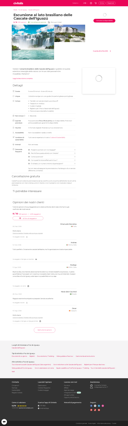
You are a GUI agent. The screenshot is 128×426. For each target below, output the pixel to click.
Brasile (15, 10)
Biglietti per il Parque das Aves (94, 364)
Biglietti (32, 356)
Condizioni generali (81, 423)
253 (19, 22)
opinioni (23, 22)
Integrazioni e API (70, 392)
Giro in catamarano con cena (44, 368)
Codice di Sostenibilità (57, 137)
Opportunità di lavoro (71, 397)
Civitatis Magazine (44, 388)
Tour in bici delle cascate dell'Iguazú (103, 368)
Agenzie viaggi (69, 390)
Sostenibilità (16, 390)
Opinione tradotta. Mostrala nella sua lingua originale (28, 233)
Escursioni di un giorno (19, 356)
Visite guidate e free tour (65, 356)
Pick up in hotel (56, 22)
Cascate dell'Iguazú (33, 10)
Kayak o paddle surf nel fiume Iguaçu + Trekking (72, 368)
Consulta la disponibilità (104, 20)
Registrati (110, 3)
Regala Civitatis (17, 392)
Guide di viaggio (43, 390)
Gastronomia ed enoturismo (85, 356)
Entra (102, 3)
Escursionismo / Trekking (45, 356)
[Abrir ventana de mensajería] (4, 422)
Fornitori (67, 385)
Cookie (114, 423)
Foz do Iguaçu (22, 10)
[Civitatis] (18, 3)
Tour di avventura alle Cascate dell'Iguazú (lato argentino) (31, 364)
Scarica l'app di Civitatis (47, 403)
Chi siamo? (15, 385)
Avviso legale (92, 423)
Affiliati (66, 388)
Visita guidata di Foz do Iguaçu (22, 368)
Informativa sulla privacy (104, 423)
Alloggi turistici (69, 395)
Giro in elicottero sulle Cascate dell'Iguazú (67, 364)
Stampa (14, 388)
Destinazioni (42, 385)
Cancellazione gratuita (38, 22)
